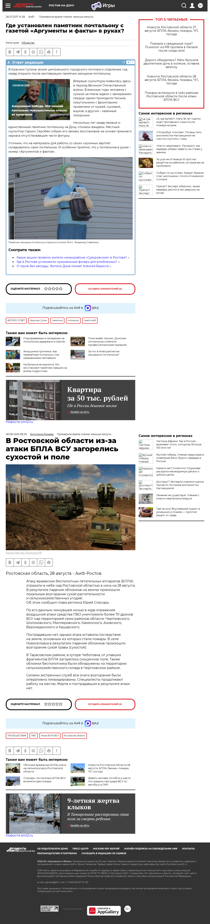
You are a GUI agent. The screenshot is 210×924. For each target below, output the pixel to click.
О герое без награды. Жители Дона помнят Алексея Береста (63, 266)
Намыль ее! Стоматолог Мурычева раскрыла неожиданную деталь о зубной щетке (178, 471)
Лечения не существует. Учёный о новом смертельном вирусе (177, 497)
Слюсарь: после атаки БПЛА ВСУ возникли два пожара (44, 780)
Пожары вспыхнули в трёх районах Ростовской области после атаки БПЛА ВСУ (171, 96)
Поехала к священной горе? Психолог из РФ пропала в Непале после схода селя (171, 47)
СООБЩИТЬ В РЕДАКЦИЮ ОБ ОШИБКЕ (104, 853)
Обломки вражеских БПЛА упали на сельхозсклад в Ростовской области (44, 768)
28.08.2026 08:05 (16, 434)
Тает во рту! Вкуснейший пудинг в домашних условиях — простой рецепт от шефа (178, 512)
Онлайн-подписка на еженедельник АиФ (150, 848)
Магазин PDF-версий (106, 848)
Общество (28, 42)
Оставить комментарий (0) (105, 289)
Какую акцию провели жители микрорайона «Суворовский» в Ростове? (72, 257)
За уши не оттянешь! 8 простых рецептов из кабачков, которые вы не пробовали (180, 162)
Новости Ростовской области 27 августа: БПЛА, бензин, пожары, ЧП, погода (172, 31)
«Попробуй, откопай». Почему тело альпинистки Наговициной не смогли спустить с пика (179, 135)
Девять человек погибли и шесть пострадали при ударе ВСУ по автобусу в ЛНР (109, 781)
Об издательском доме (52, 848)
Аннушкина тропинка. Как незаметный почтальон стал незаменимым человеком (41, 354)
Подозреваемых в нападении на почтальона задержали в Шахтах (44, 340)
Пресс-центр (80, 848)
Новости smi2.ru (19, 422)
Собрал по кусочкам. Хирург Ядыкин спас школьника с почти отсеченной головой (180, 176)
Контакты (188, 848)
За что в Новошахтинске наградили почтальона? (103, 353)
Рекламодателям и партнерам (57, 853)
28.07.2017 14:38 (15, 16)
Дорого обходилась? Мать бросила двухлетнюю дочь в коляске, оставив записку (171, 63)
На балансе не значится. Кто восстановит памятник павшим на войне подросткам (45, 368)
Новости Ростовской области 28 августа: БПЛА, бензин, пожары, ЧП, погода (172, 80)
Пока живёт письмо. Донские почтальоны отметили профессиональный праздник (107, 341)
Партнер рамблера (72, 909)
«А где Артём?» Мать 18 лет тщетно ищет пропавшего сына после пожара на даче (178, 122)
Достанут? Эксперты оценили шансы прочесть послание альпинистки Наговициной (180, 485)
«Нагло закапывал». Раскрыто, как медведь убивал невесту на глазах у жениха (179, 149)
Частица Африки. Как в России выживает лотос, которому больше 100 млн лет (178, 444)
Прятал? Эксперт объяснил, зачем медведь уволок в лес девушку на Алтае (178, 189)
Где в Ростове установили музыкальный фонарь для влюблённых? (67, 262)
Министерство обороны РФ (24, 552)
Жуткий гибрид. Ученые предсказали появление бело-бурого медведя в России (180, 458)
